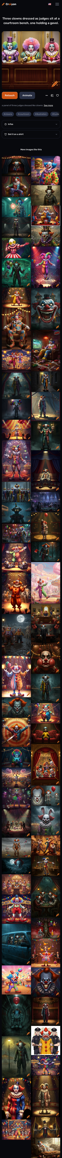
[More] (46, 95)
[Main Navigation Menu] (57, 4)
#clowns (8, 114)
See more (48, 105)
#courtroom (23, 114)
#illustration (40, 114)
